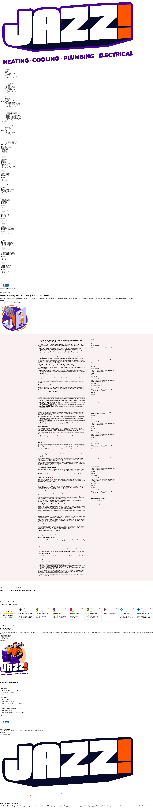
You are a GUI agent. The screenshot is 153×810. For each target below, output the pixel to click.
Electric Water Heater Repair (12, 105)
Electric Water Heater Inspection (13, 107)
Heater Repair (9, 133)
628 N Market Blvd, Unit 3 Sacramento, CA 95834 (12, 703)
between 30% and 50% (60, 510)
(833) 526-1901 (3, 288)
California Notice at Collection (37, 730)
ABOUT (4, 68)
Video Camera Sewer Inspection (11, 100)
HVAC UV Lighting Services (12, 91)
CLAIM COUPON (95, 345)
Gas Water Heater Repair (12, 112)
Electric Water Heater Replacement (13, 104)
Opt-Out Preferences (7, 734)
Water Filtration (8, 128)
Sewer (6, 97)
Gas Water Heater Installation (12, 110)
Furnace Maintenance (11, 139)
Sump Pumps (7, 98)
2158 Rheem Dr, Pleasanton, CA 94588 (9, 694)
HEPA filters (53, 394)
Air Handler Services (11, 89)
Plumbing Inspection (9, 126)
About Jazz (7, 69)
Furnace (6, 135)
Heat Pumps (7, 140)
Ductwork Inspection (11, 86)
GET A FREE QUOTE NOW (6, 154)
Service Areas (7, 75)
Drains (6, 94)
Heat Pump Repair (10, 142)
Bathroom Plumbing (8, 122)
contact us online (54, 575)
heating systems (61, 517)
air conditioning (53, 469)
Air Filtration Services (11, 90)
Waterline (6, 129)
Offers (6, 70)
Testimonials (7, 72)
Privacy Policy (3, 730)
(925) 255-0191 (5, 692)
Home (1, 292)
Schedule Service (3, 594)
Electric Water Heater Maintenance (13, 106)
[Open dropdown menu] (9, 173)
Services (4, 292)
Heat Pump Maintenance (11, 143)
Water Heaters (5, 101)
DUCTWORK (7, 85)
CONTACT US (5, 144)
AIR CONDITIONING (6, 79)
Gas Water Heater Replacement (13, 111)
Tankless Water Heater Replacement (14, 116)
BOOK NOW (2, 300)
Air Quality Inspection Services (13, 92)
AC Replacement (10, 83)
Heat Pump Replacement (12, 141)
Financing (7, 71)
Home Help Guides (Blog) (10, 77)
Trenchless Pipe (8, 99)
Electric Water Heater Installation (13, 103)
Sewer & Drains (5, 93)
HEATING (4, 130)
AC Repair (9, 84)
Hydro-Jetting (7, 96)
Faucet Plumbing (8, 123)
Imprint (1, 734)
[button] (152, 614)
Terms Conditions (27, 730)
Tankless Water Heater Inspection (13, 119)
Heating (6, 131)
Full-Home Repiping (9, 125)
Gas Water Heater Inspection (12, 113)
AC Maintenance (10, 82)
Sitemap (22, 730)
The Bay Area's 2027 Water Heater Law (13, 730)
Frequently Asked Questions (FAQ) (11, 76)
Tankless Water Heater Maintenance (14, 118)
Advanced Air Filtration (98, 500)
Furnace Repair (10, 137)
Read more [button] (25, 619)
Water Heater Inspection (9, 120)
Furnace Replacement (11, 136)
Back (4, 177)
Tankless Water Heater (9, 114)
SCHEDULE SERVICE (11, 288)
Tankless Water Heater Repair (12, 117)
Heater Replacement (11, 132)
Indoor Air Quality (8, 88)
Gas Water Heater (8, 108)
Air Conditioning (8, 81)
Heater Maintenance (11, 134)
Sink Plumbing (7, 127)
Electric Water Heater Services (10, 102)
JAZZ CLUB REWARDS (10, 73)
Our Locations (7, 74)
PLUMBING (4, 121)
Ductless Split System (11, 87)
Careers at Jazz (7, 78)
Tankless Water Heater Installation (13, 115)
